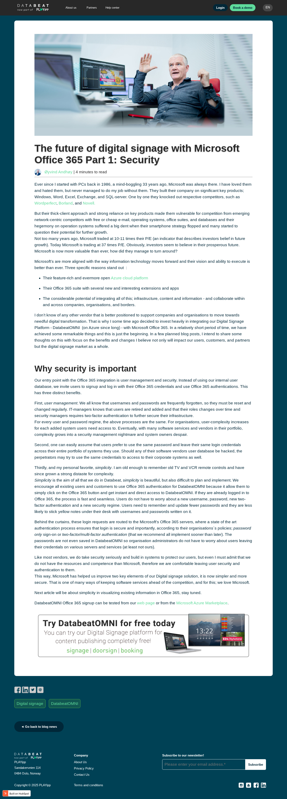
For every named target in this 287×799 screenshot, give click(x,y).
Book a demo (242, 7)
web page (146, 603)
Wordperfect (45, 203)
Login (220, 7)
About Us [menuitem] (80, 762)
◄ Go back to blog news (39, 726)
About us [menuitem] (71, 7)
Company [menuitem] (81, 755)
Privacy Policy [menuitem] (84, 768)
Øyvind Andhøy (58, 172)
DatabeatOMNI (64, 703)
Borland (66, 203)
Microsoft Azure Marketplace (202, 603)
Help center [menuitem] (112, 7)
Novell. (89, 203)
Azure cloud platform (129, 278)
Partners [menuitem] (92, 7)
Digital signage (30, 703)
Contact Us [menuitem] (82, 774)
